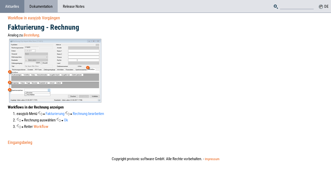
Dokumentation (40, 6)
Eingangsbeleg (20, 142)
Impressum (212, 159)
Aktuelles (12, 6)
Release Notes (74, 6)
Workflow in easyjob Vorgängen (34, 18)
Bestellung (31, 35)
